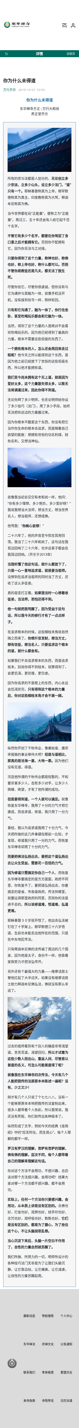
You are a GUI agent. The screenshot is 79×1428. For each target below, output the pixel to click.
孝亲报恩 (48, 1372)
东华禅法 (29, 1344)
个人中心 (66, 1316)
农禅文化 (48, 1344)
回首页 (71, 53)
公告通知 (66, 1344)
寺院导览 (48, 1400)
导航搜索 (48, 1316)
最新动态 (29, 1316)
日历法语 (66, 1400)
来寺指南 (29, 1400)
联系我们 (29, 1372)
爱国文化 (66, 1372)
